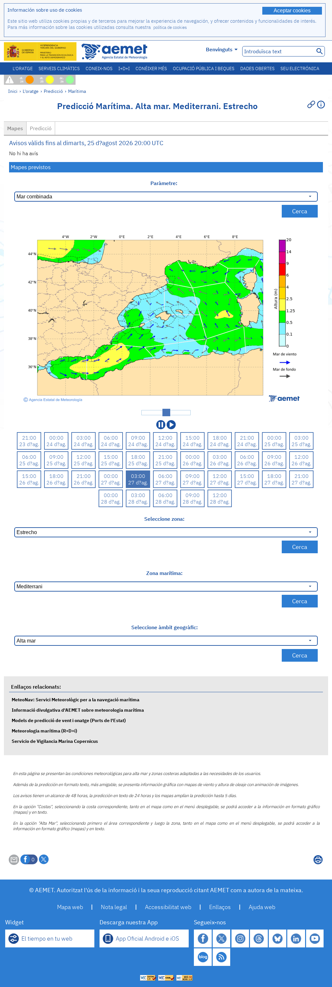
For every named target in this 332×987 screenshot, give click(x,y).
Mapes (15, 128)
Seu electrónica (299, 68)
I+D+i (124, 68)
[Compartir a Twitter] (44, 859)
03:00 (84, 437)
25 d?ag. (274, 444)
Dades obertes (257, 68)
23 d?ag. (29, 444)
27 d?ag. (111, 482)
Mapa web (70, 907)
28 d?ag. (111, 501)
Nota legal (114, 907)
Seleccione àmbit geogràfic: (164, 627)
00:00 (56, 437)
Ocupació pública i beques (203, 68)
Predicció (53, 91)
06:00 (111, 437)
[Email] (14, 863)
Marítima (77, 91)
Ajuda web (262, 907)
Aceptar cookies (292, 10)
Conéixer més (151, 68)
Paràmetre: (164, 183)
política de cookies (170, 27)
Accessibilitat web (168, 907)
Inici (13, 91)
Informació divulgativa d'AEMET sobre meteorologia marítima (78, 710)
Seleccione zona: (164, 519)
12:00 (165, 437)
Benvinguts (219, 49)
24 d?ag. (56, 444)
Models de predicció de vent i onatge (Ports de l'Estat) (69, 720)
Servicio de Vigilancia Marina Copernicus (55, 741)
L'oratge (23, 68)
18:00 (220, 437)
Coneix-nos (99, 68)
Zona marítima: (164, 573)
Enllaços (220, 907)
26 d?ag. (192, 463)
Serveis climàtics (59, 68)
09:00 (138, 437)
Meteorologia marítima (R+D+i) (44, 731)
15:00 (192, 437)
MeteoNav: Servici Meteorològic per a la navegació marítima (75, 699)
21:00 (29, 437)
